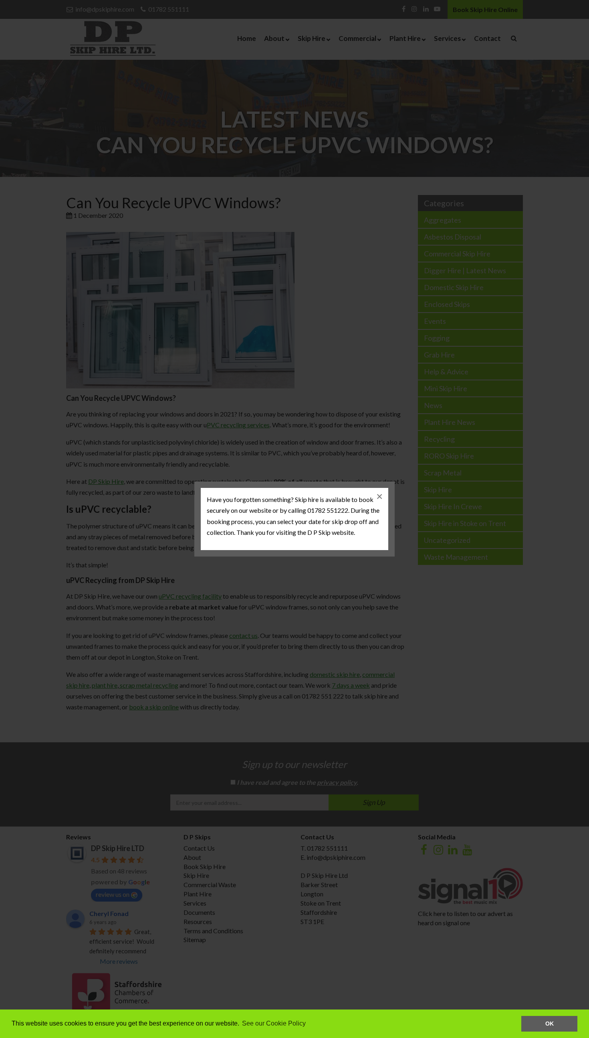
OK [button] (549, 1023)
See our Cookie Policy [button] (274, 1023)
